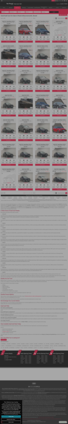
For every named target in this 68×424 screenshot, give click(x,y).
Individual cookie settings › (11, 419)
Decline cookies (11, 422)
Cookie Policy (16, 409)
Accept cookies (11, 416)
